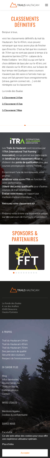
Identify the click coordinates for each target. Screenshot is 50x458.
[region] (25, 260)
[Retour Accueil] (25, 5)
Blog (4, 375)
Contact (6, 393)
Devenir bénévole (11, 383)
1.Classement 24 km (12, 97)
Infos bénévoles (10, 379)
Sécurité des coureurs (13, 354)
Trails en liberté (10, 386)
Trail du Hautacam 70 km (15, 347)
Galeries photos (10, 390)
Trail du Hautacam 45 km (15, 344)
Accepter (25, 453)
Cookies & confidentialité (15, 414)
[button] (46, 5)
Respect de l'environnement (16, 358)
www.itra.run (8, 207)
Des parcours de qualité (14, 351)
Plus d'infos (8, 444)
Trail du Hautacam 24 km (15, 340)
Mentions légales (11, 411)
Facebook (7, 432)
